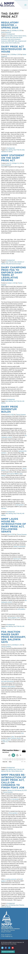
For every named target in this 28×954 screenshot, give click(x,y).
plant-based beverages (15, 263)
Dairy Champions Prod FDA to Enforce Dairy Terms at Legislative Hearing (13, 273)
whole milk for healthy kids (12, 43)
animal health (9, 36)
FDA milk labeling (6, 907)
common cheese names (19, 36)
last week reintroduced (7, 681)
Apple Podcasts (12, 738)
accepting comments (10, 879)
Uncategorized (11, 34)
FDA (7, 263)
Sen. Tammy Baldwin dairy (16, 771)
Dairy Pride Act (5, 37)
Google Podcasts (6, 740)
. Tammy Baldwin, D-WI (13, 618)
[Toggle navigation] (25, 6)
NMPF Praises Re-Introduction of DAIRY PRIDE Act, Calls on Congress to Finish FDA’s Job (13, 781)
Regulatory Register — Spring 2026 (10, 25)
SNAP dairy (14, 41)
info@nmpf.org (8, 936)
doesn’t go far (17, 558)
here (22, 733)
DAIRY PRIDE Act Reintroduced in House (13, 49)
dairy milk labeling (10, 905)
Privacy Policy (13, 944)
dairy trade (13, 37)
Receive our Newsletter (8, 951)
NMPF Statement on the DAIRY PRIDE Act (12, 158)
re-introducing (14, 799)
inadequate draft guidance (8, 686)
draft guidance (20, 505)
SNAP (9, 41)
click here (3, 508)
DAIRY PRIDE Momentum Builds (9, 409)
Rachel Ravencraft (6, 32)
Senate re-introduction (19, 546)
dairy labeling (9, 150)
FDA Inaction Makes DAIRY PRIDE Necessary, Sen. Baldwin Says (13, 636)
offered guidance (13, 813)
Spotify (19, 738)
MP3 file (5, 741)
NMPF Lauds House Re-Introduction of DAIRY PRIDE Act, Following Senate (13, 525)
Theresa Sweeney (21, 414)
